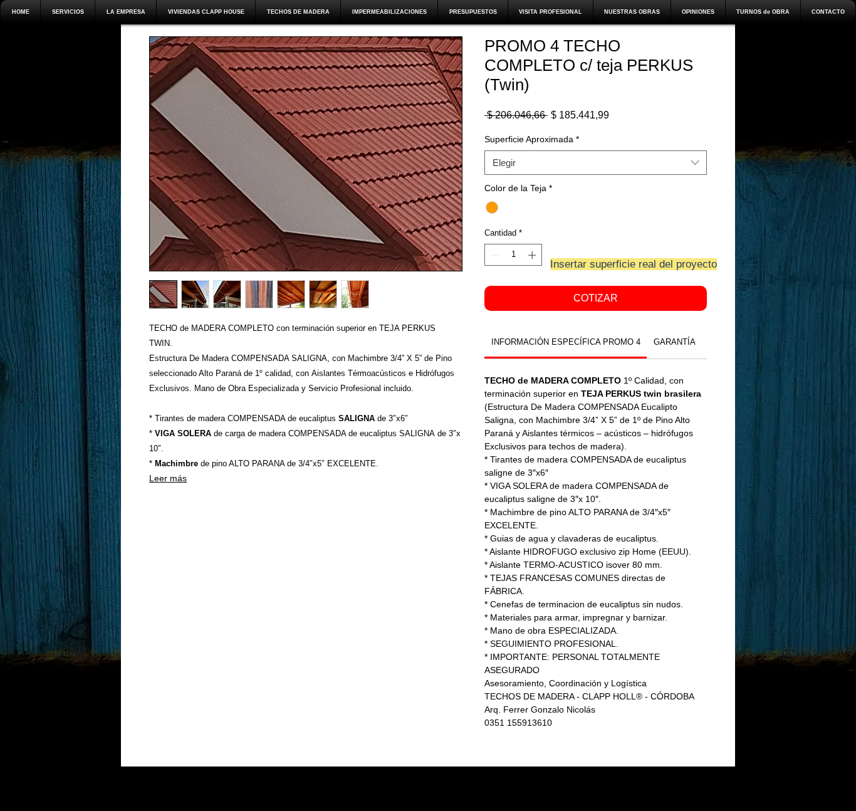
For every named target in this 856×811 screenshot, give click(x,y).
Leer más (168, 478)
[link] (565, 342)
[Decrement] (493, 255)
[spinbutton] (513, 255)
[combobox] (595, 162)
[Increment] (533, 255)
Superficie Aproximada (531, 139)
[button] (125, 12)
